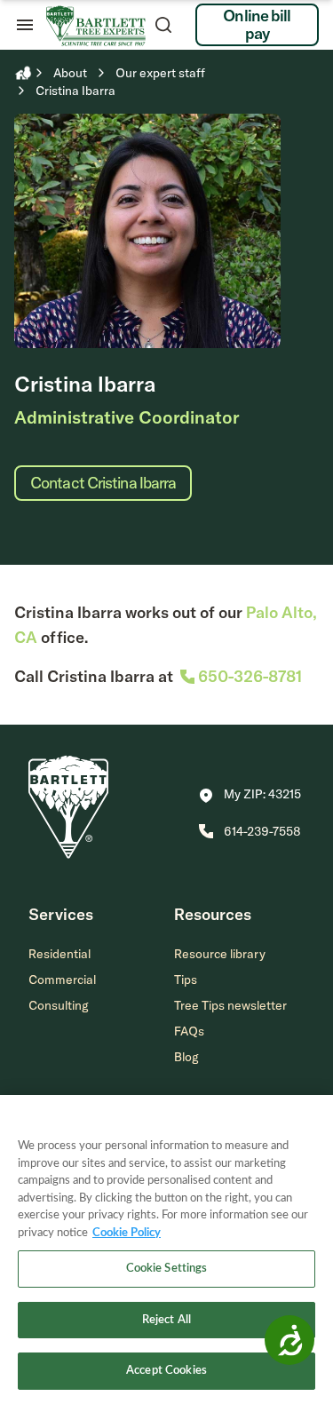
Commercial (62, 980)
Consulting (58, 1005)
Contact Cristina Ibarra (103, 482)
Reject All (166, 1320)
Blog (186, 1057)
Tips (185, 980)
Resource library (220, 954)
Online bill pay (256, 24)
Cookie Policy (126, 1233)
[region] (166, 1249)
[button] (250, 795)
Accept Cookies (166, 1370)
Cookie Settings (167, 1268)
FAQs (189, 1031)
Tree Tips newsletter (230, 1005)
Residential (59, 954)
